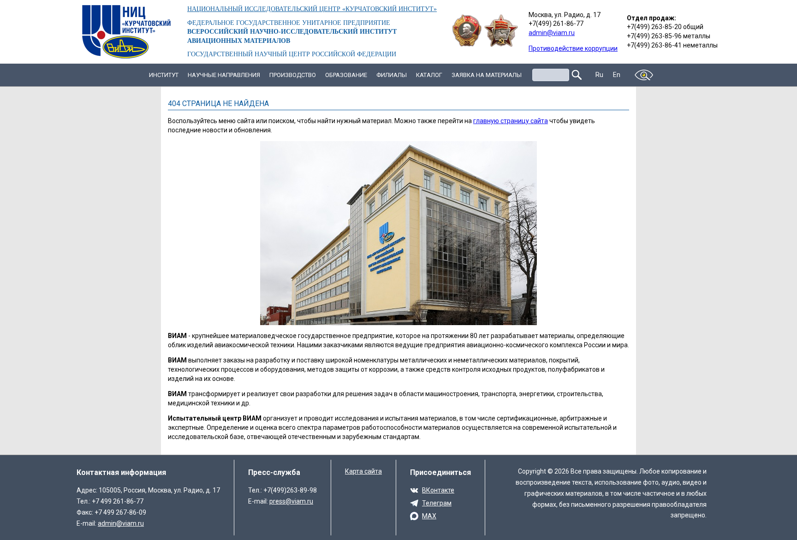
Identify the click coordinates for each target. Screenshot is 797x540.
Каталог (429, 74)
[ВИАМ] (126, 31)
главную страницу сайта (510, 121)
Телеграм (437, 503)
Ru (599, 74)
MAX (429, 516)
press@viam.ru (291, 501)
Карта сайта (363, 471)
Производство (292, 74)
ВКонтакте (438, 490)
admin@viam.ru (552, 32)
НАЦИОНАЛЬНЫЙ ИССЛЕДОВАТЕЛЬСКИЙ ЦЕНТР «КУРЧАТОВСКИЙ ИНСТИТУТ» (312, 9)
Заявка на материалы (487, 74)
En (617, 74)
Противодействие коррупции (573, 48)
